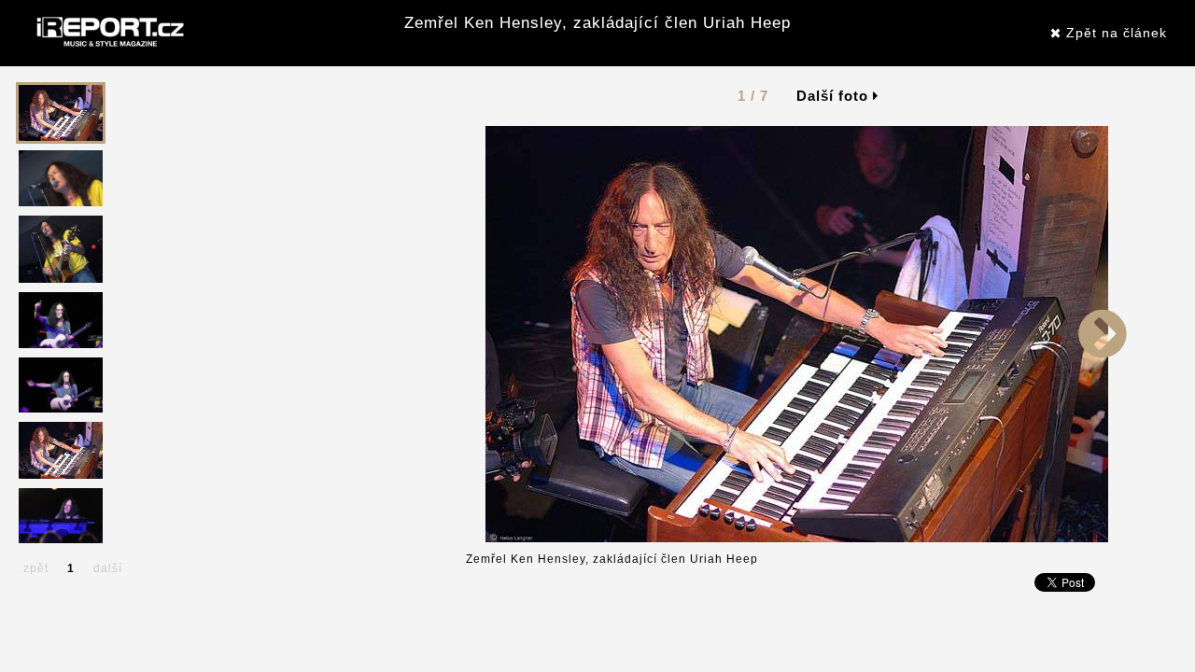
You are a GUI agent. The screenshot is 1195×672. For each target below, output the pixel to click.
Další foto (834, 96)
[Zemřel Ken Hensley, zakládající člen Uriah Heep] (796, 333)
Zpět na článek (1114, 32)
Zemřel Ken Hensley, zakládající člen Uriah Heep (597, 23)
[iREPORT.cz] (108, 32)
